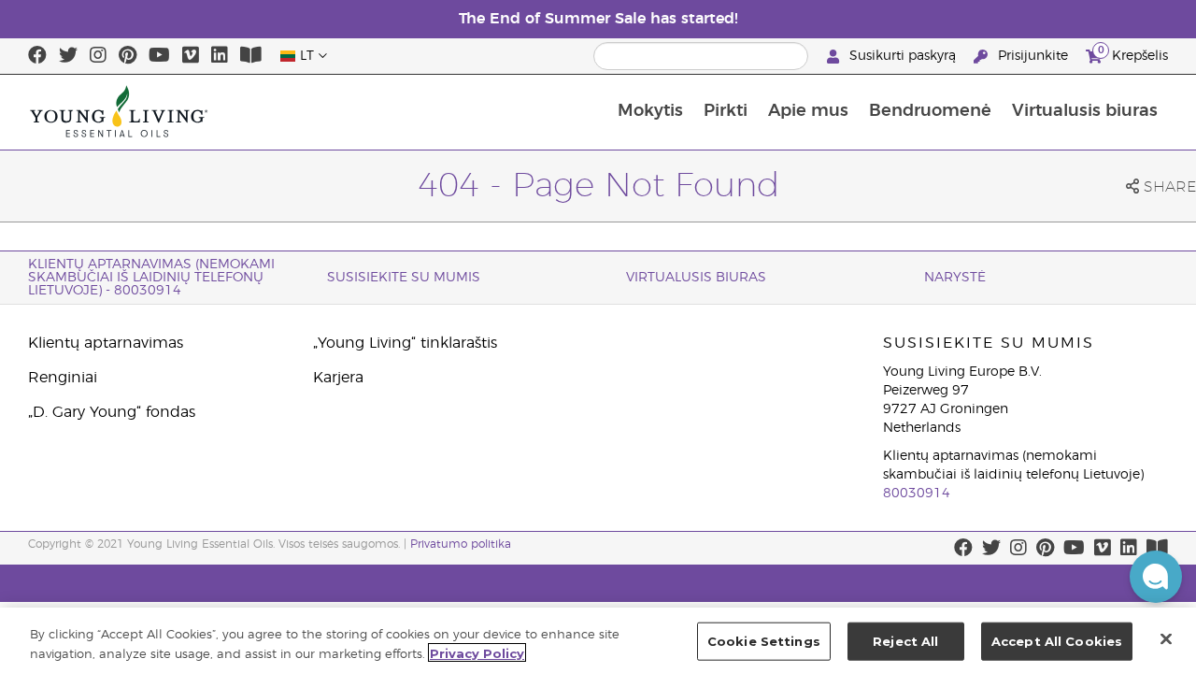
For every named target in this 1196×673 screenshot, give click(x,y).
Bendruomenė (930, 111)
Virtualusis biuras (1085, 111)
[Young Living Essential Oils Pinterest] (127, 56)
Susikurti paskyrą (903, 56)
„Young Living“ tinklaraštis (405, 343)
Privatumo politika (460, 544)
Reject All (905, 641)
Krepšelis (1133, 53)
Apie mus (808, 111)
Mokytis (650, 111)
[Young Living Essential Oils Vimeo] (190, 56)
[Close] (1166, 638)
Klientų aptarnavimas (105, 343)
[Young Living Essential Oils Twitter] (68, 56)
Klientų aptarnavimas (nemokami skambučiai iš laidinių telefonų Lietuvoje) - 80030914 (151, 277)
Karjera (338, 377)
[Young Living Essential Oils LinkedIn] (219, 56)
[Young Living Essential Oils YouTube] (159, 56)
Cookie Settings (763, 641)
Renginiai (62, 377)
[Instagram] (98, 56)
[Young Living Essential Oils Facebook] (37, 56)
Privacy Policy (477, 652)
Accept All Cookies (1056, 641)
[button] (1156, 577)
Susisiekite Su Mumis (403, 277)
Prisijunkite (1033, 56)
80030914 (916, 493)
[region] (598, 640)
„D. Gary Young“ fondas (111, 412)
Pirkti (726, 111)
